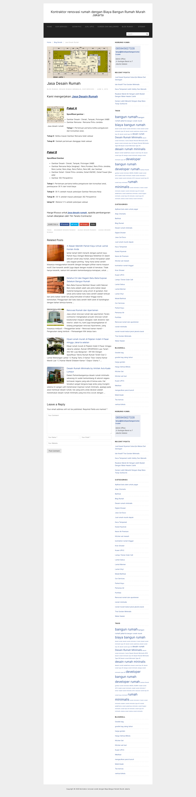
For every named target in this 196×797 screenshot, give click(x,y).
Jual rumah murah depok (124, 242)
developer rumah (127, 169)
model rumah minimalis (124, 175)
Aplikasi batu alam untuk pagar (126, 209)
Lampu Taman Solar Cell (124, 280)
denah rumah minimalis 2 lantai (132, 128)
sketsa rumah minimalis (136, 198)
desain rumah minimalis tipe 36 (124, 143)
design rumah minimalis (130, 155)
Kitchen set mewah (122, 261)
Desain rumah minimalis (70, 89)
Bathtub (118, 218)
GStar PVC (76, 27)
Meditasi (118, 385)
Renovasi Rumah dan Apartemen (82, 310)
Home (49, 27)
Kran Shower (119, 270)
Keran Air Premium (122, 256)
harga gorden (120, 362)
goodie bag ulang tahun (124, 357)
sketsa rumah (125, 198)
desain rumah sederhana (123, 153)
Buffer (93, 224)
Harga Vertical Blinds (122, 367)
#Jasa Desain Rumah (87, 230)
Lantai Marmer (120, 289)
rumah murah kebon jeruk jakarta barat (129, 331)
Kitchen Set (119, 371)
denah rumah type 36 (126, 134)
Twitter (75, 224)
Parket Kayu (119, 308)
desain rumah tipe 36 (137, 153)
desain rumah (138, 134)
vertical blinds (120, 404)
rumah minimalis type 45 (133, 191)
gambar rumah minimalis (122, 173)
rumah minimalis (121, 327)
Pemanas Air (119, 312)
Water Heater (120, 341)
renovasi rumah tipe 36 (142, 178)
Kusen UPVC (119, 275)
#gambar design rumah (65, 230)
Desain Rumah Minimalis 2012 (138, 140)
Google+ (85, 224)
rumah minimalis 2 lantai (137, 187)
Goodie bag (119, 352)
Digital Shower (120, 233)
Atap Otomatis (120, 214)
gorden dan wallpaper (108, 27)
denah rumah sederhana (133, 131)
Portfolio (118, 317)
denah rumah (118, 128)
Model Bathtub (120, 298)
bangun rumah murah (134, 121)
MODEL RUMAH (134, 173)
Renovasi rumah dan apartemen (127, 322)
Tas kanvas (119, 400)
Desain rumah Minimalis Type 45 (130, 146)
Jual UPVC (89, 27)
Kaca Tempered (121, 247)
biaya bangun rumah (130, 125)
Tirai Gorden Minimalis (123, 336)
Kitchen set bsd (121, 376)
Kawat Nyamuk (120, 251)
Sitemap (141, 27)
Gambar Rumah (144, 169)
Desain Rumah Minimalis (128, 137)
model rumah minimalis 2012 (127, 178)
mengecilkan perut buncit (124, 390)
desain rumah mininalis (130, 149)
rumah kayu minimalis (121, 182)
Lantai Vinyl (119, 294)
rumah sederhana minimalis (130, 193)
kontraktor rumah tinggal (124, 265)
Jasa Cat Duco (120, 237)
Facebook (65, 224)
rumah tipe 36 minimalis (128, 196)
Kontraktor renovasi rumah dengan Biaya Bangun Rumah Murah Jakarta (98, 13)
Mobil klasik (119, 395)
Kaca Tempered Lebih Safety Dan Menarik (130, 89)
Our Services (61, 27)
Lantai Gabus (120, 284)
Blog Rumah (127, 27)
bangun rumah (126, 117)
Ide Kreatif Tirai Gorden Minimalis (127, 84)
